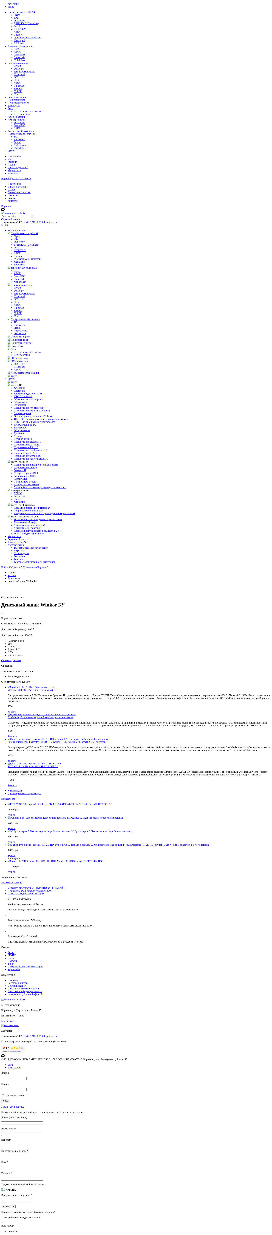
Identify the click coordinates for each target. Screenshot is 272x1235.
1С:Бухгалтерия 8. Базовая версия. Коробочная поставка (101, 831)
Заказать (12, 711)
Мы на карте (8, 1021)
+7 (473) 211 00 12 (21, 178)
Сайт (16, 499)
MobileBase (20, 60)
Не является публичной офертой (25, 994)
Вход (10, 1064)
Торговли (19, 559)
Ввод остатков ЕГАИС (26, 453)
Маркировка (14, 170)
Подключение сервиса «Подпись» (32, 410)
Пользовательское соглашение (24, 988)
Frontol (17, 142)
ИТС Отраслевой (23, 396)
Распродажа (14, 105)
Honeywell (19, 74)
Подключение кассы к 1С (27, 441)
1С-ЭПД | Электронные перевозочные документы (41, 419)
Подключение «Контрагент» (29, 407)
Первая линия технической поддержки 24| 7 (37, 530)
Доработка (19, 433)
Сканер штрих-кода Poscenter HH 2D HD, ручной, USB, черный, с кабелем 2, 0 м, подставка (57, 742)
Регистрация (14, 1067)
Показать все (8, 798)
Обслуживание (22, 430)
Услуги (11, 150)
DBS (16, 80)
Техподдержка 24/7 (18, 542)
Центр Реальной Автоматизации (25, 966)
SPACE (18, 91)
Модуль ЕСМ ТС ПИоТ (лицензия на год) (30, 690)
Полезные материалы (19, 192)
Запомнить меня (15, 1095)
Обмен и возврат (17, 985)
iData (16, 49)
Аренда (18, 436)
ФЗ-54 (11, 963)
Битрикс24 (19, 496)
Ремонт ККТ (20, 478)
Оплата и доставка (18, 167)
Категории (13, 4)
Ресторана (19, 556)
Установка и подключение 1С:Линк (33, 416)
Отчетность (20, 405)
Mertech (18, 94)
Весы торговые (22, 114)
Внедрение (20, 427)
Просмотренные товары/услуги (24, 793)
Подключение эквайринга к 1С (30, 450)
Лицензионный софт (25, 522)
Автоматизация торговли (27, 528)
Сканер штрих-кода (18, 63)
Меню (11, 6)
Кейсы (11, 198)
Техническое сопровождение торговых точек (38, 519)
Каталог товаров (16, 230)
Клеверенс (19, 139)
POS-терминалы (16, 119)
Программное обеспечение (22, 133)
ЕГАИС (18, 493)
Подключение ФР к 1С (26, 447)
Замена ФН (20, 470)
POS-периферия (16, 116)
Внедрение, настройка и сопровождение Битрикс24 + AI (44, 513)
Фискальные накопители (27, 37)
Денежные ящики (17, 97)
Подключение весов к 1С (27, 456)
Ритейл (18, 26)
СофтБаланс (20, 145)
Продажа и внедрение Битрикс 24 (32, 507)
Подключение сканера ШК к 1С (31, 458)
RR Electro (19, 43)
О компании (14, 156)
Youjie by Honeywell (24, 71)
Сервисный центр (17, 539)
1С (15, 136)
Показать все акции (11, 882)
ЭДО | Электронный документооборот (34, 422)
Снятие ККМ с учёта (25, 481)
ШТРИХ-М (20, 29)
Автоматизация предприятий (29, 525)
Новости (12, 195)
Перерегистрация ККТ (26, 473)
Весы (10, 108)
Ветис (11, 952)
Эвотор (18, 34)
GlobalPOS (19, 54)
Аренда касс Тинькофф (26, 484)
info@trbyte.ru (49, 222)
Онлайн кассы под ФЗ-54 (21, 12)
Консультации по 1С (25, 424)
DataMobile (20, 148)
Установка (19, 388)
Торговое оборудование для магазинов (34, 562)
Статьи (11, 958)
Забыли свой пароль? (12, 1106)
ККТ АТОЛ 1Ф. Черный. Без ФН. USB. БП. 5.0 (33, 766)
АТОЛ (17, 32)
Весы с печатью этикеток (27, 111)
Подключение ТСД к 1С (27, 444)
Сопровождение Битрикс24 (28, 510)
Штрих (17, 66)
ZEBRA (18, 88)
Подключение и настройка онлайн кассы (36, 464)
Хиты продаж (15, 790)
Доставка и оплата (17, 983)
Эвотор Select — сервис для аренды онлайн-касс (40, 487)
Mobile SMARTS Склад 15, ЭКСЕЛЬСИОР (80, 861)
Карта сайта (14, 969)
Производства (21, 553)
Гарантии (13, 980)
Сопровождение (22, 413)
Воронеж (6, 178)
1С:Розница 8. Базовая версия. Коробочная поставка (95, 817)
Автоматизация (16, 545)
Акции (11, 164)
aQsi (16, 17)
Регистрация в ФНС (25, 476)
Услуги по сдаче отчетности (29, 533)
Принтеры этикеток (18, 102)
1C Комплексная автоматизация (31, 547)
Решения (12, 161)
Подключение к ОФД (25, 467)
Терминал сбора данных (21, 46)
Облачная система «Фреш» (28, 399)
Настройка (19, 390)
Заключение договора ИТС (28, 393)
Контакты (13, 173)
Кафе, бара (19, 550)
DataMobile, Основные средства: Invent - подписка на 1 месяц (41, 717)
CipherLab (19, 57)
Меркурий (19, 40)
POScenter (19, 20)
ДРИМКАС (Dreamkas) (26, 23)
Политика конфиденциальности (25, 991)
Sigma (17, 15)
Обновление (20, 402)
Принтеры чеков (16, 99)
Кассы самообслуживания (22, 131)
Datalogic (18, 68)
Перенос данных (23, 439)
